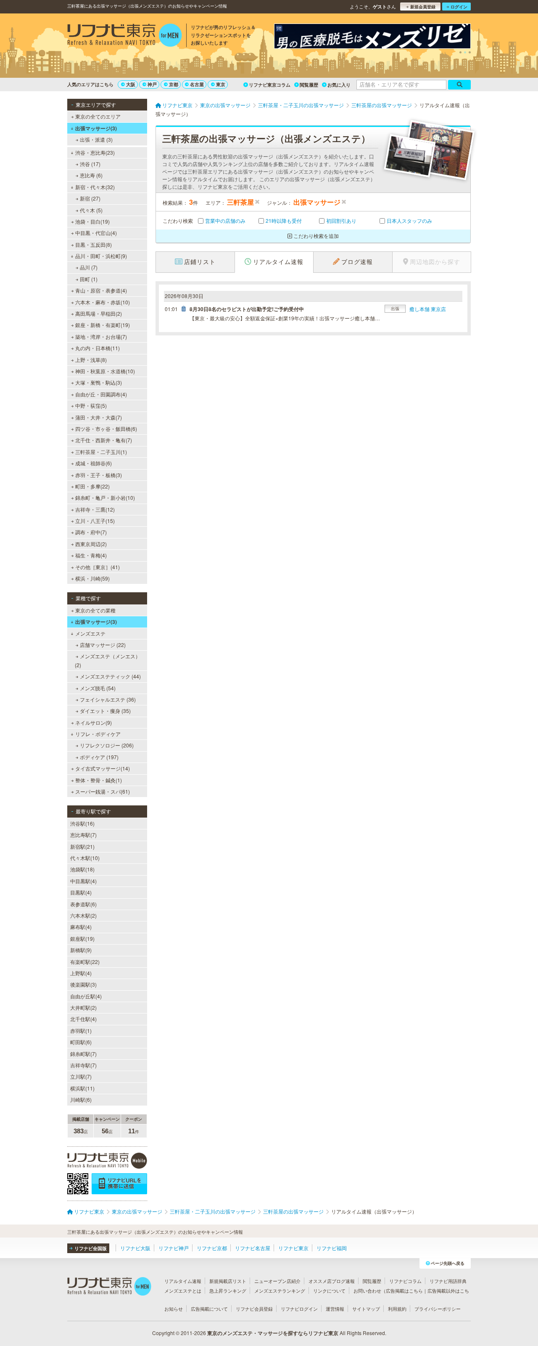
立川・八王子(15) (95, 520)
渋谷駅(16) (82, 823)
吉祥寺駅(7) (83, 1065)
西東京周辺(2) (91, 543)
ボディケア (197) (99, 756)
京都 (173, 84)
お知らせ (173, 1308)
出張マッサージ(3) (96, 128)
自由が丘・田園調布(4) (101, 394)
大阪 (130, 84)
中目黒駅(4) (83, 880)
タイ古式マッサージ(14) (102, 768)
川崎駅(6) (81, 1099)
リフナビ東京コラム (269, 85)
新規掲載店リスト (227, 1280)
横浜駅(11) (82, 1088)
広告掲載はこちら (404, 1290)
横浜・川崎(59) (92, 578)
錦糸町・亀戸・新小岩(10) (105, 497)
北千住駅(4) (83, 1018)
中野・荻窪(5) (91, 405)
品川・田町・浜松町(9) (101, 255)
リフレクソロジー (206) (107, 745)
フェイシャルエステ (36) (108, 699)
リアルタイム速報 (182, 1280)
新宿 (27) (90, 198)
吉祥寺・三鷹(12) (95, 509)
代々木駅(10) (85, 857)
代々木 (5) (91, 210)
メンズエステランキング (279, 1290)
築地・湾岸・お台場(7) (101, 336)
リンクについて (329, 1290)
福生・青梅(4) (91, 555)
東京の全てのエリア (98, 116)
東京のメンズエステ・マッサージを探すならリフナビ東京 (272, 1333)
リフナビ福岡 (331, 1247)
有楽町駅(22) (85, 961)
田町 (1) (89, 278)
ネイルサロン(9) (93, 722)
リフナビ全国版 (90, 1248)
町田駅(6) (81, 1041)
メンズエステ (90, 633)
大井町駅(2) (83, 1007)
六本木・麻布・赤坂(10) (102, 302)
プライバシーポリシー (437, 1308)
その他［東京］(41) (97, 566)
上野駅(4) (81, 973)
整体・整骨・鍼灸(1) (98, 780)
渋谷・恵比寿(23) (95, 152)
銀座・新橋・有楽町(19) (102, 324)
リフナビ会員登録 (254, 1308)
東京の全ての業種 (95, 610)
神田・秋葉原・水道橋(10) (105, 371)
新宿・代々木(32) (95, 186)
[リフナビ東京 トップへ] (124, 36)
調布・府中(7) (91, 532)
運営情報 (335, 1308)
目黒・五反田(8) (93, 244)
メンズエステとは (182, 1290)
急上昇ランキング (227, 1290)
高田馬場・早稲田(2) (98, 313)
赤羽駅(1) (81, 1030)
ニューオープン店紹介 (277, 1280)
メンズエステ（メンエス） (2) (107, 660)
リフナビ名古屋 (252, 1247)
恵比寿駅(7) (83, 834)
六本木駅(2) (83, 915)
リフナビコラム (405, 1280)
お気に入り (339, 85)
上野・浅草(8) (91, 359)
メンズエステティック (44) (110, 676)
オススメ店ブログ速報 (332, 1280)
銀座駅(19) (82, 938)
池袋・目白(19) (92, 221)
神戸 (152, 84)
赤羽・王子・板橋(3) (98, 474)
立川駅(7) (81, 1076)
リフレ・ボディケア (98, 733)
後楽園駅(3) (83, 984)
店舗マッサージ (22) (103, 644)
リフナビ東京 (293, 1247)
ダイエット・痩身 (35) (105, 710)
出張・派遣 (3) (96, 139)
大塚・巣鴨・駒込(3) (98, 382)
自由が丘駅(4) (86, 996)
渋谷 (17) (90, 163)
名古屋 (197, 84)
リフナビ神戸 (173, 1247)
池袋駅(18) (82, 869)
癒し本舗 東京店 (427, 308)
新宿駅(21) (82, 846)
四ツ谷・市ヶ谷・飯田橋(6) (106, 428)
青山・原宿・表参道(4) (101, 290)
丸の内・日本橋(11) (97, 347)
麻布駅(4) (81, 926)
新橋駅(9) (81, 949)
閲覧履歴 (309, 85)
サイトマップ (366, 1308)
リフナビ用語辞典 (448, 1280)
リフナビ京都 (212, 1247)
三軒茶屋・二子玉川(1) (101, 451)
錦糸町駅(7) (83, 1053)
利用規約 (397, 1308)
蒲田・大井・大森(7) (98, 417)
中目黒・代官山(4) (96, 232)
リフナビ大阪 (135, 1247)
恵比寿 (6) (91, 175)
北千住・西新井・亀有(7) (103, 439)
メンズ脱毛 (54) (98, 687)
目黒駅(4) (81, 892)
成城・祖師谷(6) (93, 463)
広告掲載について (209, 1308)
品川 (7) (89, 267)
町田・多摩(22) (92, 486)
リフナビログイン (299, 1308)
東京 (220, 84)
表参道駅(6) (83, 904)
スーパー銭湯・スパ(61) (102, 791)
